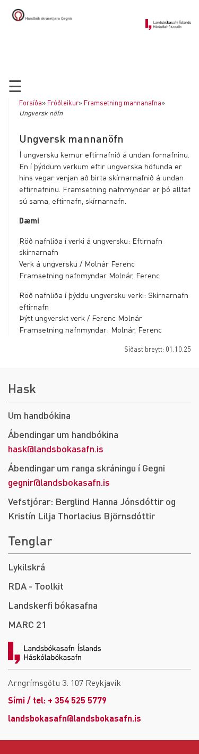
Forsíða (30, 102)
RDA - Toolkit (36, 585)
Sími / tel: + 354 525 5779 (57, 700)
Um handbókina (39, 415)
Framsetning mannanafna (122, 102)
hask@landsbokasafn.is (55, 448)
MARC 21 (27, 624)
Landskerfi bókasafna (53, 605)
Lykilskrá (26, 566)
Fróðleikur (63, 102)
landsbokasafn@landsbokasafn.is (74, 718)
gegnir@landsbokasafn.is (59, 482)
